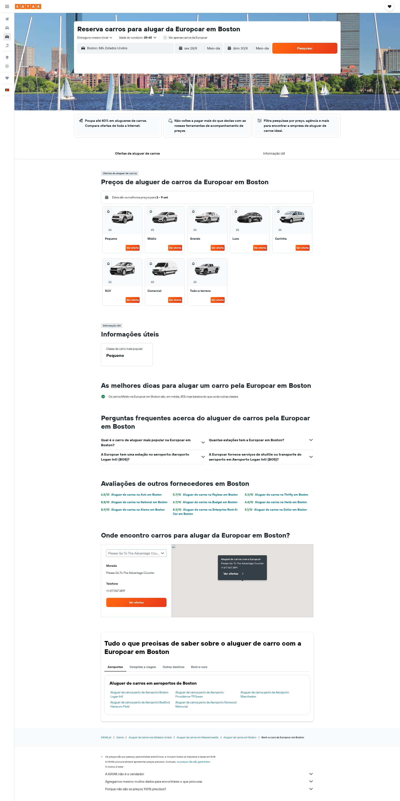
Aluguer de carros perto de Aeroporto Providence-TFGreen (199, 694)
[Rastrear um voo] (7, 66)
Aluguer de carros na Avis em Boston (131, 494)
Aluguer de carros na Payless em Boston (205, 494)
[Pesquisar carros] (7, 37)
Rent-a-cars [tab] (199, 667)
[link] (136, 602)
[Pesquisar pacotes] (7, 45)
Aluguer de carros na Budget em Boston (205, 502)
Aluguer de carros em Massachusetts (198, 737)
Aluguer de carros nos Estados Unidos (150, 737)
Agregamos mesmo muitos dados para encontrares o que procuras (153, 781)
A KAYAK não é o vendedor (124, 774)
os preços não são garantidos (193, 761)
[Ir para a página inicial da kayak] (28, 6)
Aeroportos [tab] (115, 667)
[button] (7, 6)
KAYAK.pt (106, 737)
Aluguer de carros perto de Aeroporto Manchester (265, 694)
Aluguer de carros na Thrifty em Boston (276, 494)
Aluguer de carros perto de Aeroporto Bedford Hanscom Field (140, 704)
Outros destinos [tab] (173, 667)
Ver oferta (132, 247)
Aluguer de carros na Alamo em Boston (133, 509)
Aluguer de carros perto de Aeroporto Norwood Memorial (205, 704)
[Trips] (7, 78)
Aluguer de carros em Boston (240, 737)
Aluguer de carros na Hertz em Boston (276, 502)
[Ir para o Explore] (7, 57)
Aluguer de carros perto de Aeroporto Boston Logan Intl (139, 694)
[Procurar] (7, 28)
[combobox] (95, 37)
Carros (120, 737)
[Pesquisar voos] (7, 19)
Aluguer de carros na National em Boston (134, 502)
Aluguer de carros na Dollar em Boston (276, 509)
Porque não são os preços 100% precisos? (135, 789)
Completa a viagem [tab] (143, 667)
